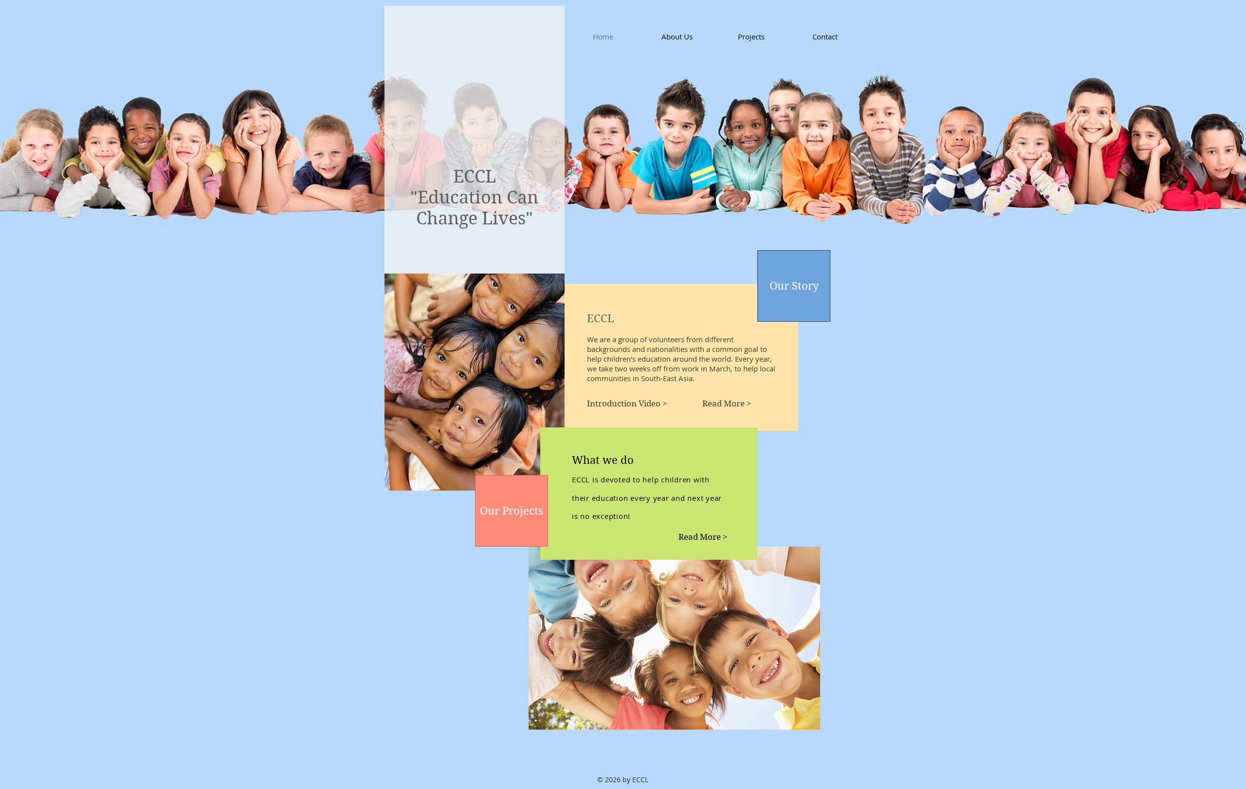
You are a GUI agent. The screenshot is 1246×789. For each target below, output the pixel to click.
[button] (627, 404)
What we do (603, 460)
